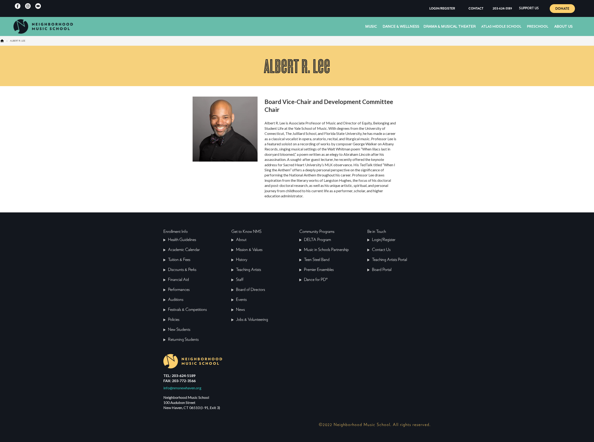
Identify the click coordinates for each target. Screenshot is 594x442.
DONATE (562, 8)
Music (371, 26)
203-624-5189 (502, 8)
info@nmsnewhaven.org (182, 388)
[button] (529, 8)
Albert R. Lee (17, 40)
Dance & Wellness (401, 26)
